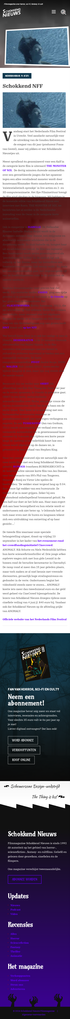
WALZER (12, 366)
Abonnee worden (24, 879)
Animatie (16, 955)
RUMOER (19, 466)
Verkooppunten (24, 750)
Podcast (15, 909)
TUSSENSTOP (32, 423)
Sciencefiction (19, 942)
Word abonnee (23, 740)
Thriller (15, 951)
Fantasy (15, 947)
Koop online (21, 760)
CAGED (42, 292)
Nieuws (15, 905)
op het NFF (30, 327)
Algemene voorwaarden (33, 1014)
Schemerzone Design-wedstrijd (34, 786)
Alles (13, 933)
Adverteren (17, 989)
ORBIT (44, 383)
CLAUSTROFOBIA (18, 305)
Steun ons (16, 984)
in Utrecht (57, 296)
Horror (14, 938)
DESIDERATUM (23, 340)
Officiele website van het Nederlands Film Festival (35, 619)
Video (14, 914)
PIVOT (35, 362)
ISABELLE (34, 227)
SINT (6, 327)
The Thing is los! (44, 797)
